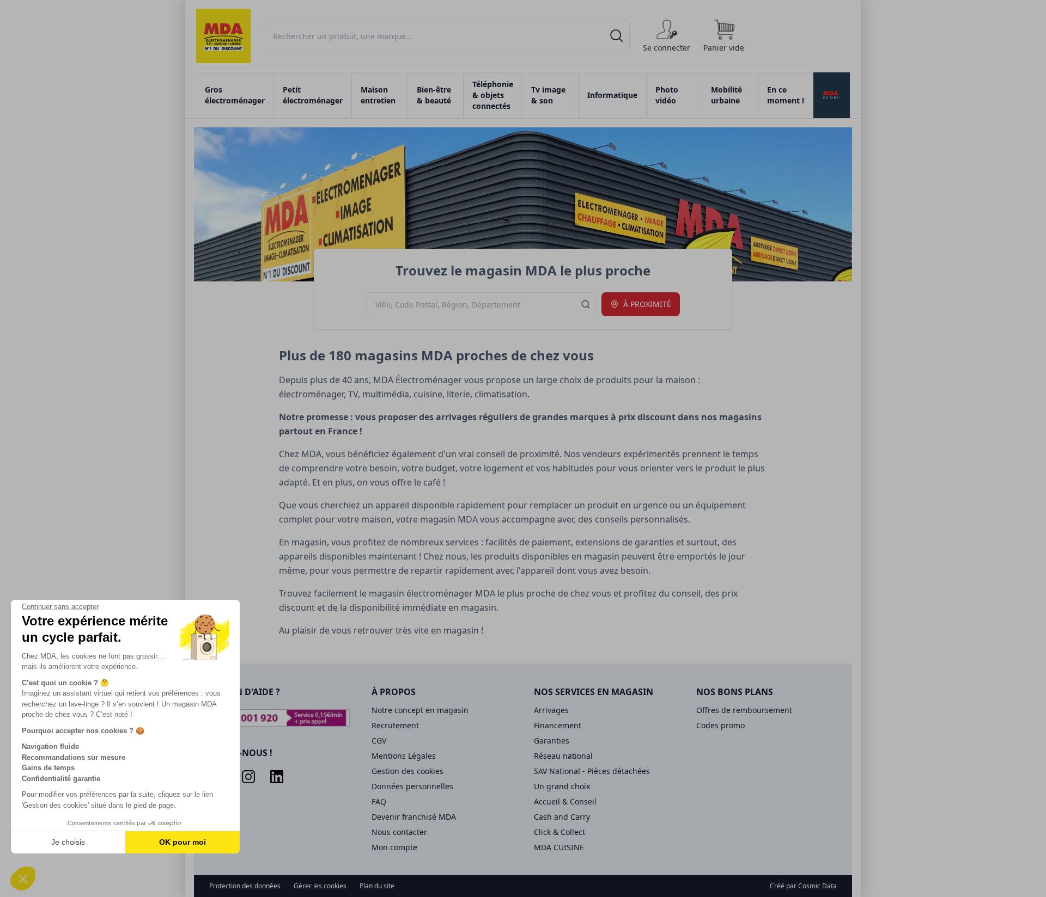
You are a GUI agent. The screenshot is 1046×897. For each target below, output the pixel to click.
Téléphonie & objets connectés (492, 95)
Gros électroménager (235, 95)
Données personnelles (412, 786)
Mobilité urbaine (726, 95)
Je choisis (68, 842)
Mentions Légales (404, 756)
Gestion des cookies (407, 771)
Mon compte (394, 847)
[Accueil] (223, 36)
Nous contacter (399, 832)
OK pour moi (182, 842)
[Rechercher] (616, 36)
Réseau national (563, 756)
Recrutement (395, 725)
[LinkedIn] (277, 777)
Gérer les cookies (320, 886)
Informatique (612, 95)
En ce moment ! (785, 95)
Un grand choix (562, 786)
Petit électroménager (313, 95)
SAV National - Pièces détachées (592, 771)
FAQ (379, 801)
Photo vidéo (666, 95)
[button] (23, 878)
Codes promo (720, 725)
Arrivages (551, 710)
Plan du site (377, 886)
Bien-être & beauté (434, 95)
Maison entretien (378, 95)
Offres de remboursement (744, 710)
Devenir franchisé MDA (414, 817)
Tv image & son (548, 95)
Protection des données (245, 886)
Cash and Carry (562, 817)
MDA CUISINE (559, 847)
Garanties (551, 740)
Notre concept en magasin (420, 710)
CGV (379, 740)
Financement (557, 725)
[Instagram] (248, 777)
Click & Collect (559, 832)
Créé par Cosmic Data (803, 885)
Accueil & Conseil (565, 801)
